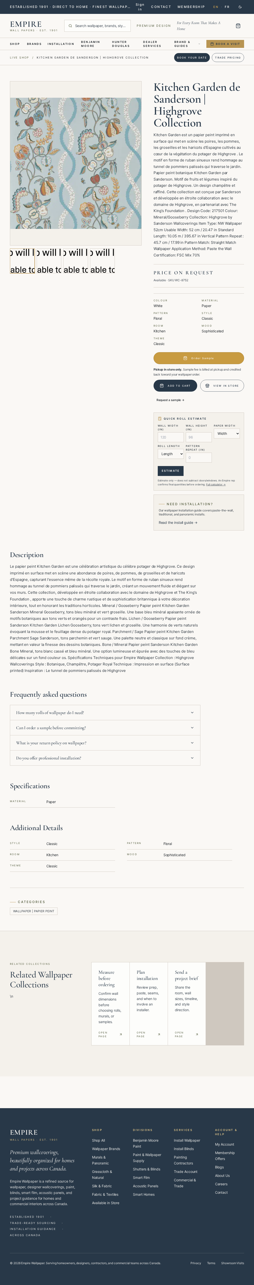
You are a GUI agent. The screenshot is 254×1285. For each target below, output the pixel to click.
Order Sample (202, 358)
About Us (222, 1175)
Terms (211, 1263)
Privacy (195, 1263)
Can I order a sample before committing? (51, 727)
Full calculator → (216, 484)
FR (227, 7)
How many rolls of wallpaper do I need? (50, 712)
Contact (221, 1192)
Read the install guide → (178, 522)
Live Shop (19, 57)
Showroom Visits (232, 1263)
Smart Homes (144, 1194)
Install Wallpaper (187, 1140)
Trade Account (185, 1171)
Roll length (169, 445)
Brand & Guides (182, 44)
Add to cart (179, 385)
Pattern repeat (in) (195, 447)
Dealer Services (152, 44)
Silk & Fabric (102, 1186)
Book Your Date (192, 57)
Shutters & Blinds (146, 1169)
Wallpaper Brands (106, 1149)
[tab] (22, 261)
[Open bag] (238, 26)
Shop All (98, 1140)
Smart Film (141, 1177)
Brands (34, 44)
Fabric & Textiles (105, 1194)
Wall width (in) (168, 427)
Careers (221, 1184)
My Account (224, 1144)
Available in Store (106, 1203)
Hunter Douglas (121, 44)
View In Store (226, 385)
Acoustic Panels (145, 1186)
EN (216, 7)
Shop (15, 44)
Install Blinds (184, 1149)
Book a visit (228, 44)
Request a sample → (171, 400)
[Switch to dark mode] (240, 7)
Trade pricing (228, 57)
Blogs (219, 1167)
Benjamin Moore (90, 44)
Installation (61, 44)
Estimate (171, 470)
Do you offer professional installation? (48, 758)
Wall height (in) (197, 427)
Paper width (224, 425)
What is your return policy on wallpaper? (51, 743)
